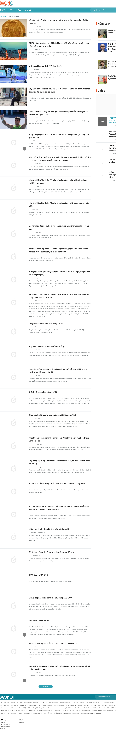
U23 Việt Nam (87, 708)
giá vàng (75, 710)
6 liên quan (35, 141)
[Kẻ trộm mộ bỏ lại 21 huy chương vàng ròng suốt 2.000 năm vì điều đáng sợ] (13, 28)
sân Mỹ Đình (43, 703)
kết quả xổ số (19, 710)
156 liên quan (36, 555)
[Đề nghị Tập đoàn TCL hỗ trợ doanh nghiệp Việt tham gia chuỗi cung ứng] (13, 234)
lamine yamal (5, 708)
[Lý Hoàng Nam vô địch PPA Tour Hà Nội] (13, 74)
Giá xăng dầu (5, 705)
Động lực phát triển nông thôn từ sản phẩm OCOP (51, 598)
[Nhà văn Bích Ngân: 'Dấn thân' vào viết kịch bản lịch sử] (13, 651)
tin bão (20, 713)
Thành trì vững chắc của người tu (43, 392)
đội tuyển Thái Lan (97, 710)
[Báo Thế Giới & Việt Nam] (30, 327)
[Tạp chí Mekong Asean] (30, 209)
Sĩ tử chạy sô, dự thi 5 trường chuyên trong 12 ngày (52, 552)
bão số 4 (93, 705)
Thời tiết (50, 705)
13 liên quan (39, 444)
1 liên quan (37, 69)
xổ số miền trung (97, 708)
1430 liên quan (41, 532)
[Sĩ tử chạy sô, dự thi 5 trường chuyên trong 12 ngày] (13, 560)
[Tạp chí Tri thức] (30, 555)
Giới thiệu (2, 722)
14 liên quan (38, 300)
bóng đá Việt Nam (68, 708)
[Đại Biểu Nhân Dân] (30, 49)
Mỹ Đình (54, 708)
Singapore (76, 713)
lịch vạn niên (38, 713)
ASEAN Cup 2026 (16, 708)
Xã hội (24, 708)
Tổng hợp (21, 722)
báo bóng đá (58, 710)
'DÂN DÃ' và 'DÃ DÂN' (38, 575)
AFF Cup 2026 (5, 703)
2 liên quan (38, 26)
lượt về (106, 708)
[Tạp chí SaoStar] (31, 673)
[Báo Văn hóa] (31, 69)
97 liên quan (37, 49)
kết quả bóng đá (71, 705)
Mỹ (8, 713)
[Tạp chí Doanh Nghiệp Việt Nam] (31, 487)
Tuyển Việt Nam (102, 705)
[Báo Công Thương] (31, 232)
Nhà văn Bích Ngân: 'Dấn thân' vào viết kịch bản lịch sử (53, 644)
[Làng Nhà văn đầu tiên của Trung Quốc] (13, 331)
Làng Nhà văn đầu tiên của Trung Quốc (46, 324)
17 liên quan (38, 672)
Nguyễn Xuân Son (65, 703)
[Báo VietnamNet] (110, 69)
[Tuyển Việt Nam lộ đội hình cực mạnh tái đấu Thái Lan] (102, 79)
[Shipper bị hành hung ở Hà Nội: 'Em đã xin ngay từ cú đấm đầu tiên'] (102, 121)
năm (29, 708)
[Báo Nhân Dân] (31, 163)
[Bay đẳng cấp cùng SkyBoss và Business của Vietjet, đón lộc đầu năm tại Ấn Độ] (13, 468)
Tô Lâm (11, 710)
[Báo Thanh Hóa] (31, 301)
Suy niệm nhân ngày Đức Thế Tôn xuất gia (47, 347)
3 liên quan (37, 349)
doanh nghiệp (32, 705)
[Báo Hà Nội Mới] (111, 165)
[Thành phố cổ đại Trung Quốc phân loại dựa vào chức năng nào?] (13, 491)
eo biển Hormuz (53, 703)
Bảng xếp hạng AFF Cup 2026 (41, 708)
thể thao (77, 708)
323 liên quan (37, 163)
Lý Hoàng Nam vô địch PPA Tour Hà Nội (46, 66)
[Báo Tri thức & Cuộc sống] (31, 26)
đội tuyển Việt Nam (83, 705)
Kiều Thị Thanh (108, 710)
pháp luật (75, 703)
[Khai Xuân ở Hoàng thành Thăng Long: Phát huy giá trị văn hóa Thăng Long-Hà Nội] (13, 446)
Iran (59, 708)
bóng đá (13, 713)
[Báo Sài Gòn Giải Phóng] (111, 139)
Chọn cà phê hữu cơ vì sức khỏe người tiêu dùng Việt (52, 415)
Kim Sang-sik (14, 703)
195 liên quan (38, 118)
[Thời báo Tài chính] (31, 467)
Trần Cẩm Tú (14, 705)
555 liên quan (36, 601)
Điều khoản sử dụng (5, 724)
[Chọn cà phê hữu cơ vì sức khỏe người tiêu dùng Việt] (13, 423)
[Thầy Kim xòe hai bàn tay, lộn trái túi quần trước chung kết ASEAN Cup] (102, 148)
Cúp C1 (3, 713)
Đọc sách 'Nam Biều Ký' (39, 621)
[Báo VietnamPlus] (31, 186)
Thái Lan (82, 703)
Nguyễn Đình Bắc (109, 703)
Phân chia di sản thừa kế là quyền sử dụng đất (49, 529)
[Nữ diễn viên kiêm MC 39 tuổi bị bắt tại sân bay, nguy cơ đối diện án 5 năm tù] (102, 64)
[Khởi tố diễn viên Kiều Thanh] (102, 33)
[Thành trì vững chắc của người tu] (13, 400)
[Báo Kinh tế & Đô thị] (31, 418)
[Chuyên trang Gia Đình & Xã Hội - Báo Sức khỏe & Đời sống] (31, 95)
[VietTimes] (31, 278)
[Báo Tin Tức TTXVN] (30, 601)
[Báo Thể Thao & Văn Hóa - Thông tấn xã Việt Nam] (30, 647)
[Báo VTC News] (111, 36)
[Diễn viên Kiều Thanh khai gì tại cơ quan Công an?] (102, 162)
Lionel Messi (67, 713)
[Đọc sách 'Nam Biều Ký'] (13, 628)
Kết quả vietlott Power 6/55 (94, 703)
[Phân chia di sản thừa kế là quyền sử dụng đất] (13, 537)
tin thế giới (67, 710)
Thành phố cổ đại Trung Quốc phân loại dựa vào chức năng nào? (57, 484)
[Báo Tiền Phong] (110, 54)
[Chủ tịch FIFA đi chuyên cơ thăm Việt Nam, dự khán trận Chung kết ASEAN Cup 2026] (102, 47)
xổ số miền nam (85, 710)
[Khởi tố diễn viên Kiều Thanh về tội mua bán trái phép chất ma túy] (102, 135)
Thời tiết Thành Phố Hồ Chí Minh (53, 713)
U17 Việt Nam (42, 705)
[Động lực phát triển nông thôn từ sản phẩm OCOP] (13, 606)
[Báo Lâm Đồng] (31, 118)
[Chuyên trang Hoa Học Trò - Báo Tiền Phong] (30, 141)
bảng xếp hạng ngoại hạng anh (29, 703)
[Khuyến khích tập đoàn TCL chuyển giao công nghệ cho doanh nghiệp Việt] (13, 211)
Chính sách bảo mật (5, 726)
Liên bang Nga (28, 713)
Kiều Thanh (4, 710)
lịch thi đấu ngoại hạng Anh (45, 710)
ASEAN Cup (23, 705)
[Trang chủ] (7, 4)
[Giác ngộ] (31, 350)
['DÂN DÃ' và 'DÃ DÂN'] (13, 583)
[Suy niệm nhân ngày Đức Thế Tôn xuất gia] (13, 354)
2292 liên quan (39, 467)
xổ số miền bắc (59, 705)
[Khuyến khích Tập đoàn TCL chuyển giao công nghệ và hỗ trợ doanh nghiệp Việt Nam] (13, 188)
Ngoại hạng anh (30, 710)
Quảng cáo (2, 728)
